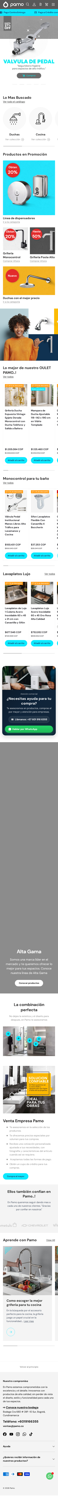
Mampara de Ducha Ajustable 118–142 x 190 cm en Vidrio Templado (40, 417)
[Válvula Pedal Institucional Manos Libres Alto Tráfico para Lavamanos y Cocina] (16, 501)
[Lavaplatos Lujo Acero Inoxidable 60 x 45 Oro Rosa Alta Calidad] (42, 593)
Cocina (40, 134)
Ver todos (8, 376)
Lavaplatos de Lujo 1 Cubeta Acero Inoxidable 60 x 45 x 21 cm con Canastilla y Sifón (16, 615)
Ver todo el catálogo (14, 101)
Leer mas (29, 1321)
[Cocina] (40, 118)
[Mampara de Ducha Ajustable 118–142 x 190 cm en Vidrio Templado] (42, 395)
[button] (46, 4)
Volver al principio (29, 1367)
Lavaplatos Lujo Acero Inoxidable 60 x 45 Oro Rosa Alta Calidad (41, 614)
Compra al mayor (15, 1176)
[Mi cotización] (40, 4)
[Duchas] (14, 118)
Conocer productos (29, 983)
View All (50, 1240)
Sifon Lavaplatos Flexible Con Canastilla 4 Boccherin (40, 522)
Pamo (12, 1488)
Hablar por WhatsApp (24, 729)
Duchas (14, 134)
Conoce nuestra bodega (22, 1407)
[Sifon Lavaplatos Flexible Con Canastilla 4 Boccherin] (42, 501)
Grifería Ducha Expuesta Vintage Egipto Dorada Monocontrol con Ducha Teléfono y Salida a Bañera (15, 419)
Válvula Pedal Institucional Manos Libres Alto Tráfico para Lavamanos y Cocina (15, 525)
